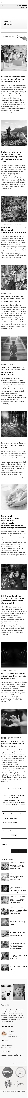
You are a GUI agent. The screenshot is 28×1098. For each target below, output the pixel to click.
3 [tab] (6, 1077)
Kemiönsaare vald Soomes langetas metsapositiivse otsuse (13, 445)
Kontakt (14, 1063)
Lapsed (21, 907)
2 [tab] (4, 1077)
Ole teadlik (22, 896)
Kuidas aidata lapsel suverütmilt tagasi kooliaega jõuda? (16, 878)
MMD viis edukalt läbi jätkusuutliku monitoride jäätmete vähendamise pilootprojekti (12, 599)
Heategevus (22, 862)
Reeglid (11, 1062)
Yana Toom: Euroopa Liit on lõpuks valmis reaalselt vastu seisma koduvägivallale (13, 371)
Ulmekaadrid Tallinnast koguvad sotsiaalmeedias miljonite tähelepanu (13, 298)
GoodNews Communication (14, 1093)
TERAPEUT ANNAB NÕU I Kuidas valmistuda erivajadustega (18, 911)
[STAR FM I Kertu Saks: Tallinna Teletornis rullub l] (19, 992)
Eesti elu (22, 930)
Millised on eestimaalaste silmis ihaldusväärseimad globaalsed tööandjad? (13, 79)
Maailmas (8, 74)
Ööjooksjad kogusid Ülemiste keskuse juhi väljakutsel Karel (17, 866)
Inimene (21, 964)
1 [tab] (3, 1077)
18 (18, 788)
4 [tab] (7, 1077)
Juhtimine (22, 885)
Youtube (22, 2)
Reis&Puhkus (14, 149)
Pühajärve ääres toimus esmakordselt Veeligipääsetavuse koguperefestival (17, 946)
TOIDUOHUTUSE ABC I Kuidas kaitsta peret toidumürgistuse (17, 900)
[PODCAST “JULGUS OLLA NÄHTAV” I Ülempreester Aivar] (7, 992)
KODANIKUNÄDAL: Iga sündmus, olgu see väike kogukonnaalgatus (18, 934)
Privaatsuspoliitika (6, 1051)
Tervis (21, 873)
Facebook (11, 2)
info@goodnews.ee (7, 1045)
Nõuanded (22, 952)
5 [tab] (9, 1077)
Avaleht (5, 1062)
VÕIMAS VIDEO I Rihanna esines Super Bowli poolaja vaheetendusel (13, 675)
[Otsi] (19, 851)
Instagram (17, 2)
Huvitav (3, 74)
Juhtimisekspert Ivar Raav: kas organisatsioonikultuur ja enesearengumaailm (18, 890)
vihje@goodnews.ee (7, 1022)
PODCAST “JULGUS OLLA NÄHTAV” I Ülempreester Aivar (18, 968)
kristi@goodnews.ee (12, 1036)
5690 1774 (10, 1034)
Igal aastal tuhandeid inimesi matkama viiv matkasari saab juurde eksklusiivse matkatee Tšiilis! (11, 156)
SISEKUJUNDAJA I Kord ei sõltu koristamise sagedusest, (18, 957)
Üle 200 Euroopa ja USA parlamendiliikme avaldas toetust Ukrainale (13, 743)
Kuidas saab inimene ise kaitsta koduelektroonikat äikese (18, 923)
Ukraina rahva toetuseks (13, 737)
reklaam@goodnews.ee (14, 1055)
